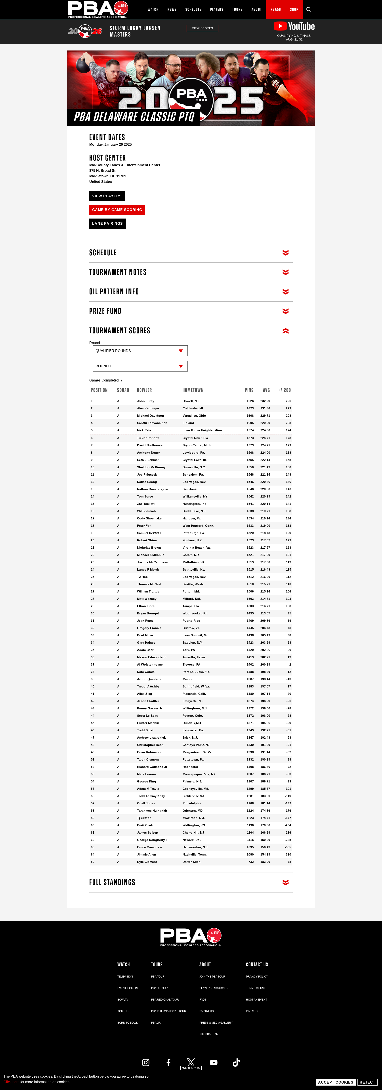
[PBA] (98, 9)
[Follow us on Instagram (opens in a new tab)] (145, 1062)
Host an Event (256, 999)
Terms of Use (256, 988)
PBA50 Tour (159, 988)
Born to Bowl (127, 1022)
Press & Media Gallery (216, 1022)
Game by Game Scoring (117, 210)
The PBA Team (208, 1034)
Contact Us (257, 964)
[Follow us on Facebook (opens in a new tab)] (168, 1062)
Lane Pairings (107, 223)
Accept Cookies (335, 1082)
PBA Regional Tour (165, 999)
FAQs (202, 999)
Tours (157, 964)
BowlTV (122, 999)
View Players (107, 196)
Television (125, 976)
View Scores (202, 28)
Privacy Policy (257, 976)
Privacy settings (191, 1068)
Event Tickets (127, 988)
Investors (253, 1011)
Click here (11, 1082)
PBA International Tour (168, 1011)
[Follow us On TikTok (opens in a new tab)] (236, 1062)
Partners (206, 1011)
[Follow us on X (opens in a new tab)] (191, 1062)
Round (94, 343)
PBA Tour (157, 976)
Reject (367, 1082)
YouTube (123, 1011)
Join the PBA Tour (212, 976)
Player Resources (213, 988)
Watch (123, 964)
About (205, 964)
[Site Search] (309, 9)
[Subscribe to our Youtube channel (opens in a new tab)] (213, 1062)
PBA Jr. (156, 1022)
